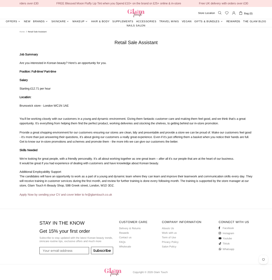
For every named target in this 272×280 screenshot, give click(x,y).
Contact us (125, 237)
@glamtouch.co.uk (100, 194)
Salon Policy (169, 246)
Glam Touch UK (136, 13)
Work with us (169, 232)
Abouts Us (168, 228)
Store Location (206, 13)
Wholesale (125, 246)
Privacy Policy (170, 241)
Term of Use (169, 237)
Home (22, 32)
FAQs (122, 241)
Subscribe (102, 250)
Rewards (124, 232)
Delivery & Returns (130, 228)
